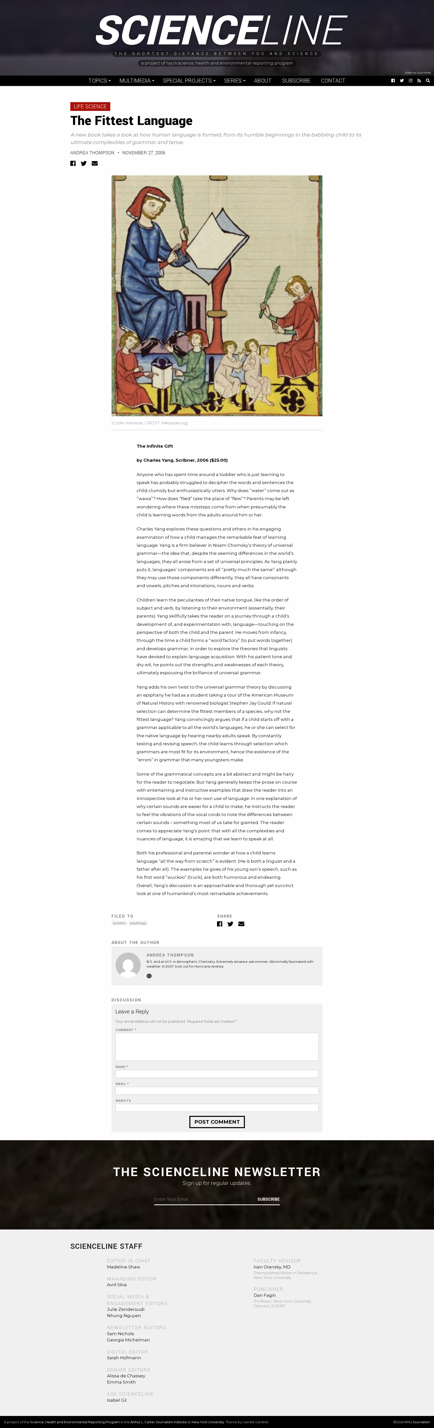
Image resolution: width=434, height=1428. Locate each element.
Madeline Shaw (123, 1266)
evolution (119, 923)
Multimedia (135, 81)
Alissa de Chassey (126, 1375)
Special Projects (187, 81)
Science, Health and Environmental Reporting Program (75, 1422)
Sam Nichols (120, 1333)
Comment (126, 1030)
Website (123, 1101)
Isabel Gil (117, 1400)
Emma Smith (121, 1382)
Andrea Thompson (92, 153)
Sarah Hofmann (124, 1357)
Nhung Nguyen (124, 1315)
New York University (208, 1422)
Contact (333, 81)
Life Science (90, 107)
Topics (97, 81)
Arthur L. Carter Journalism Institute (158, 1422)
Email (122, 1084)
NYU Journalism (417, 1422)
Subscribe (296, 81)
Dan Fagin (265, 1295)
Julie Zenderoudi (125, 1309)
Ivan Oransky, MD (272, 1266)
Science (217, 31)
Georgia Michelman (128, 1339)
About (263, 81)
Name (122, 1067)
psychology (138, 923)
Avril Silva (117, 1284)
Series (233, 81)
